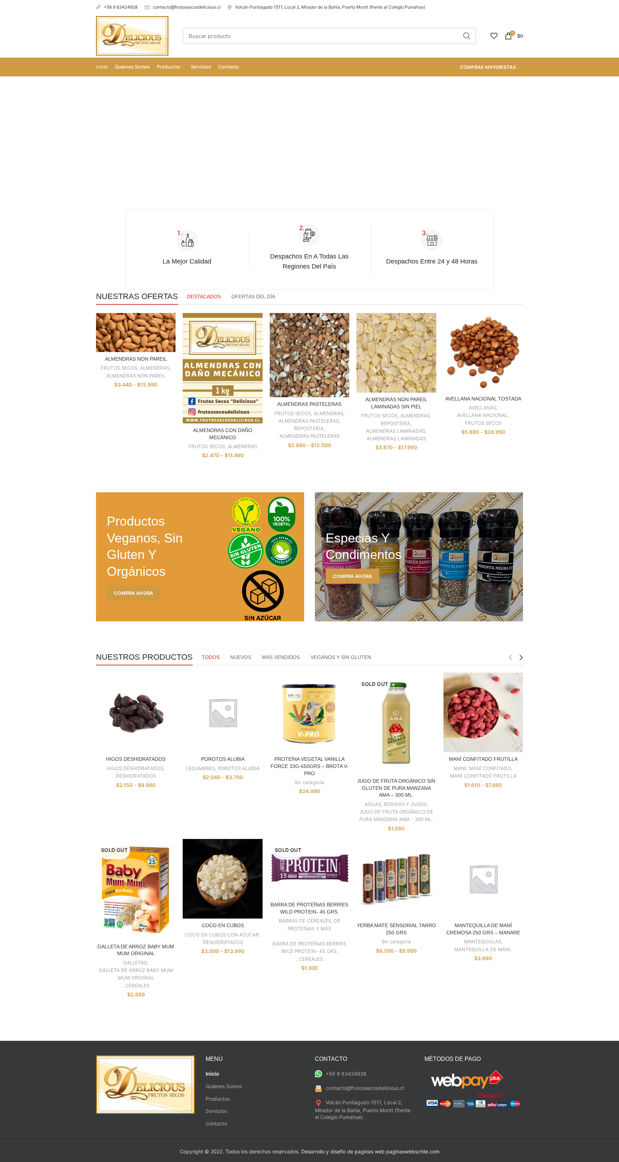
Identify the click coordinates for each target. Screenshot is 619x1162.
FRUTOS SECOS (119, 368)
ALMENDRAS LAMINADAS (395, 431)
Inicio (212, 1074)
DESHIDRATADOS (136, 776)
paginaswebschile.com (413, 1151)
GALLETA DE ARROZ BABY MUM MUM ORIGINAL (136, 974)
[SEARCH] (466, 36)
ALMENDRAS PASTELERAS (309, 404)
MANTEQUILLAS (482, 941)
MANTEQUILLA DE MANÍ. (483, 949)
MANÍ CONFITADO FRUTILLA (483, 759)
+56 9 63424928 (121, 7)
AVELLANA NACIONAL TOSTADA (483, 399)
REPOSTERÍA (308, 428)
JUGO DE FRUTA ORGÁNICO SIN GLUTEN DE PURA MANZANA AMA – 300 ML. (396, 788)
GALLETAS (135, 963)
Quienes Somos (224, 1086)
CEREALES (137, 985)
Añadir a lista (170, 341)
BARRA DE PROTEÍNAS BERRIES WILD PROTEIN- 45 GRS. (309, 947)
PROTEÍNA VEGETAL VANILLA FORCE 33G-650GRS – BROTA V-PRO (309, 766)
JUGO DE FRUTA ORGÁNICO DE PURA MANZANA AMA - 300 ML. (396, 815)
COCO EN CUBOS (223, 925)
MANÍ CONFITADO (490, 768)
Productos (218, 1099)
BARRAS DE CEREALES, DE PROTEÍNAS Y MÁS (309, 924)
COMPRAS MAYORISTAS (488, 67)
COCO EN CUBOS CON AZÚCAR (222, 935)
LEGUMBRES (200, 768)
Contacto (216, 1123)
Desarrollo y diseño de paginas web (343, 1151)
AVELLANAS (482, 408)
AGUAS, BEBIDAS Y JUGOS (396, 804)
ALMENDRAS (154, 368)
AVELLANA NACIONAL (482, 415)
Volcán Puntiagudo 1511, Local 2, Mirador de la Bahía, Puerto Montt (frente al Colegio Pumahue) (330, 7)
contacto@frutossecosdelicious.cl (187, 7)
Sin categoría (309, 782)
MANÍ (460, 768)
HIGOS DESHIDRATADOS (135, 759)
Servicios (216, 1111)
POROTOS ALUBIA (223, 759)
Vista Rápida (170, 325)
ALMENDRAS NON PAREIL (136, 359)
